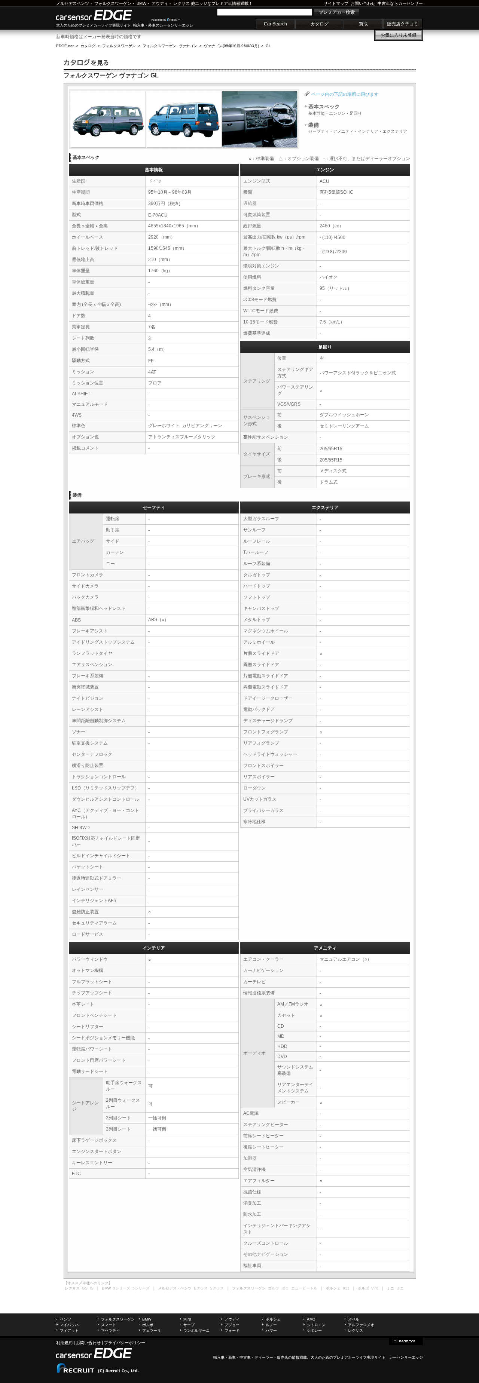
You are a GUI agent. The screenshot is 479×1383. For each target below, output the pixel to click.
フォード (232, 1330)
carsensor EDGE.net (102, 15)
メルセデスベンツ (72, 3)
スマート (108, 1325)
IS (92, 1288)
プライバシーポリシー (124, 1342)
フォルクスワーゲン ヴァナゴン (170, 46)
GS (85, 1288)
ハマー (271, 1330)
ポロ (285, 1288)
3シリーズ (121, 1288)
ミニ (400, 1288)
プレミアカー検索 (337, 12)
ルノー (271, 1325)
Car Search (275, 24)
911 (346, 1288)
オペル (353, 1319)
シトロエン (316, 1325)
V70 (374, 1288)
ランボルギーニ (196, 1330)
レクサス (181, 3)
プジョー (232, 1325)
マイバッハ (69, 1325)
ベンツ (65, 1319)
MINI (187, 1319)
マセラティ (110, 1330)
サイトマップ (336, 3)
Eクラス (201, 1288)
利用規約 (64, 1342)
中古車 (245, 1357)
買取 (363, 24)
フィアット (69, 1330)
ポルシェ (273, 1319)
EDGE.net (65, 46)
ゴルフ (273, 1288)
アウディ (160, 3)
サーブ (189, 1325)
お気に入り (399, 35)
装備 (357, 128)
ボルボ (147, 1325)
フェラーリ (151, 1330)
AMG (311, 1319)
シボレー (314, 1330)
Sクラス (217, 1288)
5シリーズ (141, 1288)
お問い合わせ (363, 3)
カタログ (320, 24)
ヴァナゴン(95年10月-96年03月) (231, 46)
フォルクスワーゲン (112, 3)
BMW (141, 3)
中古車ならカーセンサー (400, 3)
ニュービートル (304, 1288)
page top (406, 1340)
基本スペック (335, 110)
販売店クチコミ (402, 24)
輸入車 (219, 1357)
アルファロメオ (361, 1325)
